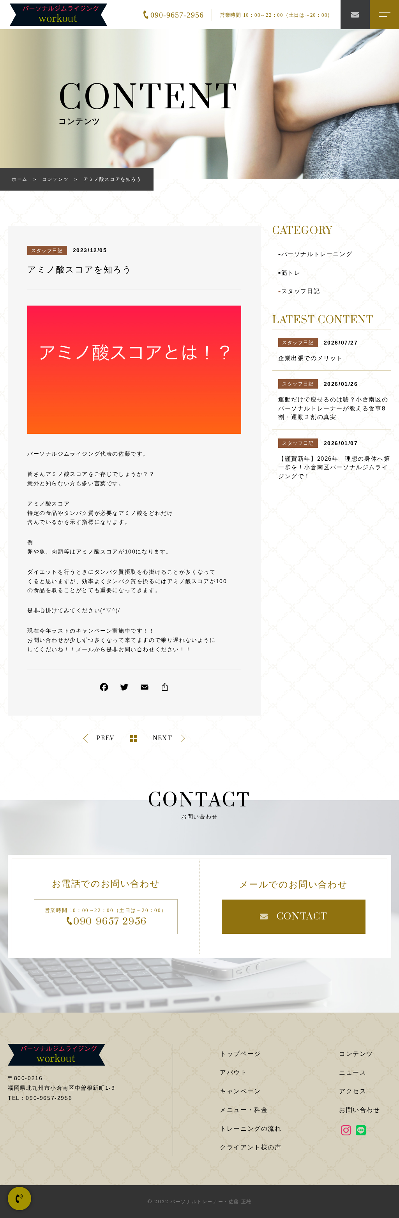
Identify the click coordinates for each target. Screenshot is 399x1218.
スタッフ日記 (47, 250)
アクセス (352, 1091)
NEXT (162, 738)
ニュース (352, 1072)
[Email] (144, 689)
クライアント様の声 (250, 1147)
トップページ (240, 1053)
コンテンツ (356, 1053)
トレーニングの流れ (250, 1128)
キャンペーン (240, 1091)
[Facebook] (104, 689)
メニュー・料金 (244, 1110)
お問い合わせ (359, 1110)
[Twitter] (124, 689)
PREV (105, 738)
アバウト (233, 1072)
